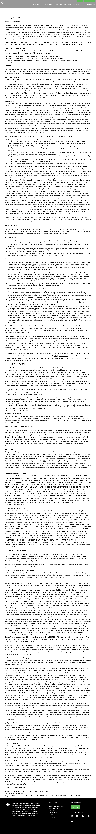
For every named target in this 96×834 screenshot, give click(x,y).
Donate (80, 1)
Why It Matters (60, 4)
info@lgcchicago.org (12, 332)
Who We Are (37, 4)
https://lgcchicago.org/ (74, 25)
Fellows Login (89, 1)
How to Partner (74, 4)
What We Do (48, 4)
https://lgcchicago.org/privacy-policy (43, 71)
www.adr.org (9, 635)
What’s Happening (88, 4)
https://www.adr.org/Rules (13, 664)
